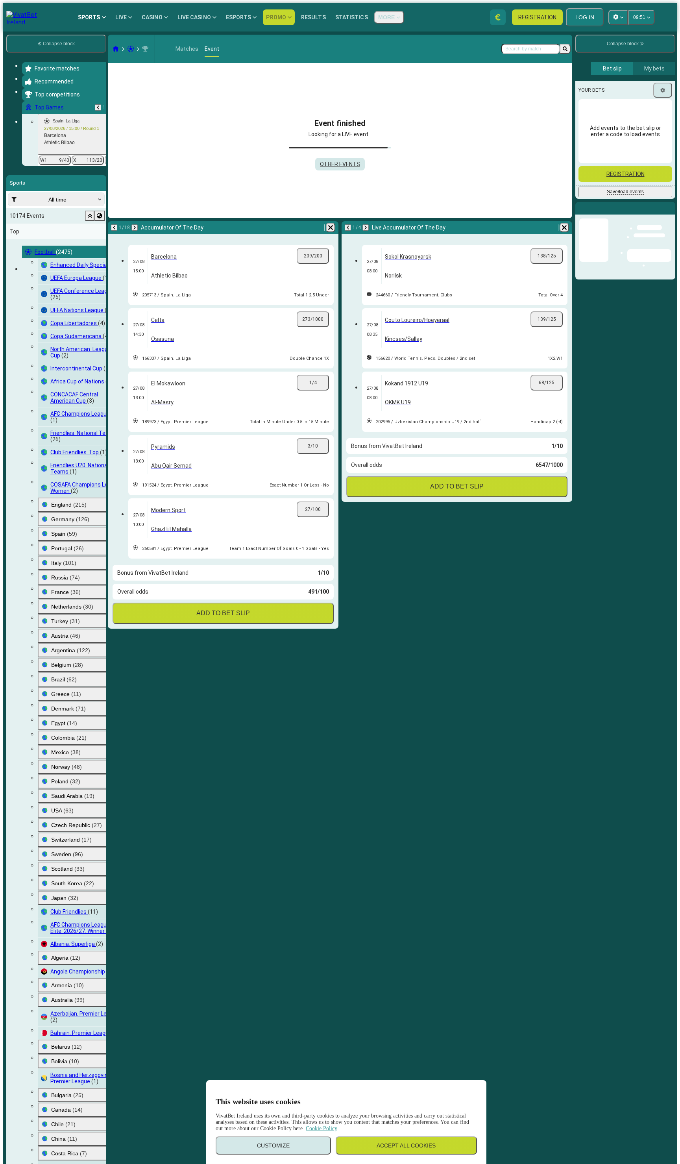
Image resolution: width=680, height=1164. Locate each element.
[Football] (130, 49)
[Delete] (330, 227)
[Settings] (662, 90)
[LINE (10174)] (115, 49)
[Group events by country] (99, 216)
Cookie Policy (321, 1128)
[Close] (669, 214)
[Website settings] (618, 17)
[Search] (565, 49)
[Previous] (98, 107)
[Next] (134, 227)
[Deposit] (498, 17)
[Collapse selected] (89, 216)
